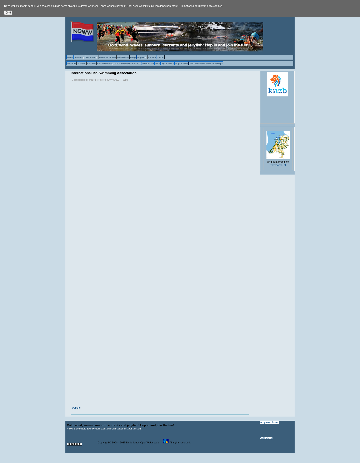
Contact (152, 57)
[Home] (81, 41)
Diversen (90, 57)
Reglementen (181, 63)
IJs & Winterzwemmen (126, 63)
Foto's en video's (107, 57)
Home (70, 57)
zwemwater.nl (278, 165)
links (157, 63)
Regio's (140, 57)
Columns (78, 57)
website (76, 407)
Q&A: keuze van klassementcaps (206, 63)
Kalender (91, 63)
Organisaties (167, 63)
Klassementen (104, 63)
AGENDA (81, 63)
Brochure (71, 63)
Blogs (133, 57)
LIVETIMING (123, 57)
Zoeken (160, 57)
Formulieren (148, 63)
